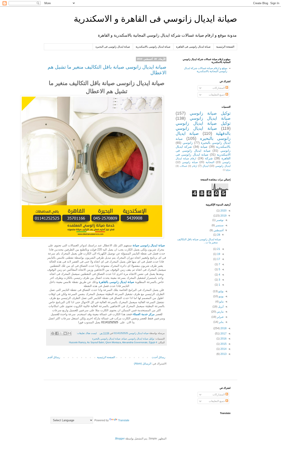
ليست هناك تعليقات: (86, 333)
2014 (223, 348)
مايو (221, 301)
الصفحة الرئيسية (225, 46)
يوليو (220, 291)
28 (218, 234)
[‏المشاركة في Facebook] (57, 333)
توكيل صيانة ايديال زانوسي (141, 338)
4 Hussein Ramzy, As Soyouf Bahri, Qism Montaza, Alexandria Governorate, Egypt (113, 342)
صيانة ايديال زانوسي (210, 118)
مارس (219, 311)
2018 (223, 328)
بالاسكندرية (223, 146)
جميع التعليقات (217, 94)
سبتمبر (219, 225)
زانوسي (188, 142)
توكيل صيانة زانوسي (210, 113)
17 (218, 259)
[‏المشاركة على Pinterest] (52, 333)
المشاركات (219, 87)
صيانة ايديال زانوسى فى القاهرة (193, 46)
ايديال (205, 165)
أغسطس (218, 230)
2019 (223, 215)
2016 (223, 338)
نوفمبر (219, 220)
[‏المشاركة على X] (61, 333)
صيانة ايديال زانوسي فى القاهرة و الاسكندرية (155, 18)
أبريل (220, 306)
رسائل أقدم (54, 357)
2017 (223, 333)
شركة (209, 158)
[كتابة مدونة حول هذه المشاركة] (65, 333)
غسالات (183, 166)
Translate (123, 420)
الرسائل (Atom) (142, 363)
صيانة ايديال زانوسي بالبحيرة (106, 338)
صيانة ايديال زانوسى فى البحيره (112, 46)
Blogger (120, 438)
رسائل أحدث (158, 357)
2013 (223, 353)
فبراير (219, 316)
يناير (220, 321)
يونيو (220, 296)
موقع (228, 170)
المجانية (210, 162)
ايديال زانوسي (223, 165)
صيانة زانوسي (190, 162)
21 (218, 249)
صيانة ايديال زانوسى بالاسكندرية (153, 46)
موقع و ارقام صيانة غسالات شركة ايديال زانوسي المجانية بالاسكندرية (205, 70)
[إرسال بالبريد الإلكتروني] (69, 333)
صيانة (124, 338)
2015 (223, 343)
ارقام (194, 166)
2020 (223, 210)
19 (218, 254)
